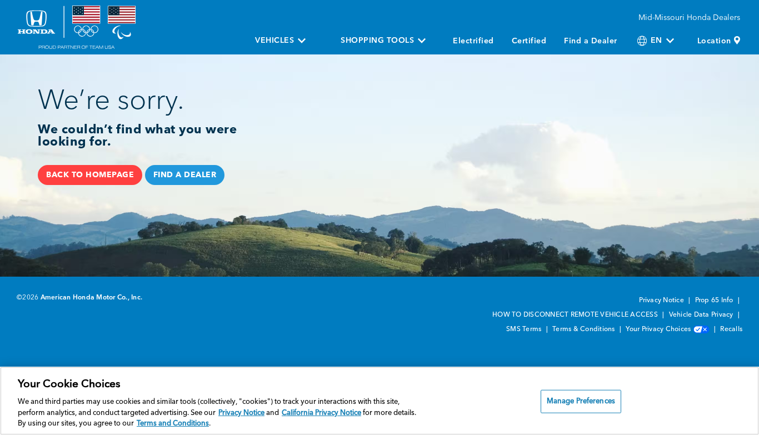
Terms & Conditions (584, 329)
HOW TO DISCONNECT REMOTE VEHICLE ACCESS (576, 315)
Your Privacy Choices (659, 329)
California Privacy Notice (321, 413)
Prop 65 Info (715, 300)
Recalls (731, 329)
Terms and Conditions (173, 423)
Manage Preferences (581, 401)
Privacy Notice (662, 300)
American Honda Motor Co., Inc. (92, 297)
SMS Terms (524, 329)
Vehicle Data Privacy (702, 315)
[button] (90, 175)
